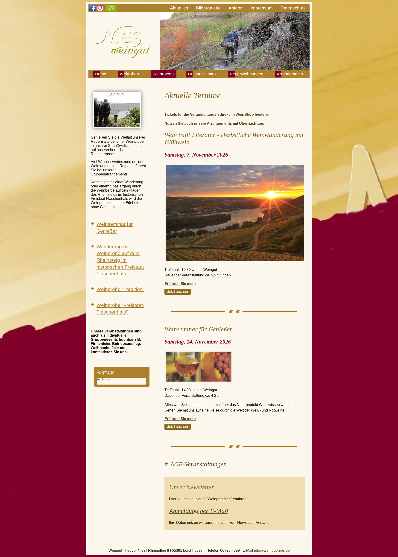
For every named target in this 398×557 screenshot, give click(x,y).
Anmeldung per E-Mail (198, 510)
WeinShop (129, 74)
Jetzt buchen (177, 291)
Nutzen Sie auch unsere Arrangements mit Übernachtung (214, 123)
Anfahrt (235, 8)
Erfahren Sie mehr (180, 284)
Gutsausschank (202, 74)
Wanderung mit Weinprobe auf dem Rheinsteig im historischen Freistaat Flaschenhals (120, 260)
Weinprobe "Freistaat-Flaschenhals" (120, 308)
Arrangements (290, 74)
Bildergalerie (208, 8)
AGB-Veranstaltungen (198, 464)
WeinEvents (163, 74)
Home (100, 74)
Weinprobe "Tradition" (120, 289)
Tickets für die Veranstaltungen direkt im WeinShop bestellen (217, 114)
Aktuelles (179, 8)
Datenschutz (293, 8)
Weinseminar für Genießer (115, 227)
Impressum (262, 8)
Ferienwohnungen (246, 74)
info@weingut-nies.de (272, 550)
